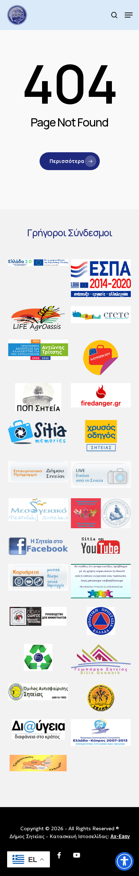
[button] (129, 15)
